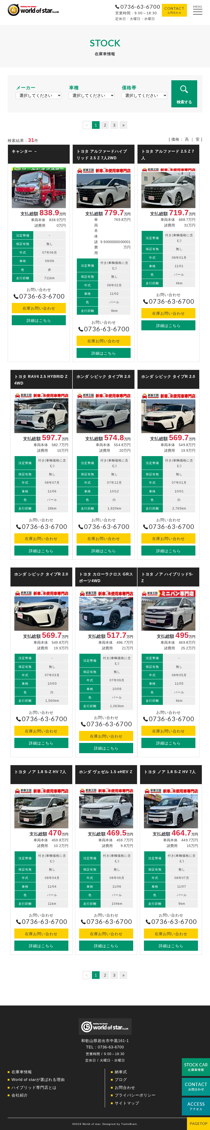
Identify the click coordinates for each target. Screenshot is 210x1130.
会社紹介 (20, 1095)
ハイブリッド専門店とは (34, 1087)
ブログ (121, 1079)
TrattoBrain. (129, 1124)
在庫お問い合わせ (39, 308)
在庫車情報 (22, 1072)
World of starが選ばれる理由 (38, 1079)
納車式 (121, 1072)
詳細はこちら (39, 320)
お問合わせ (125, 1087)
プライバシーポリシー (135, 1095)
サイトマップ (127, 1103)
